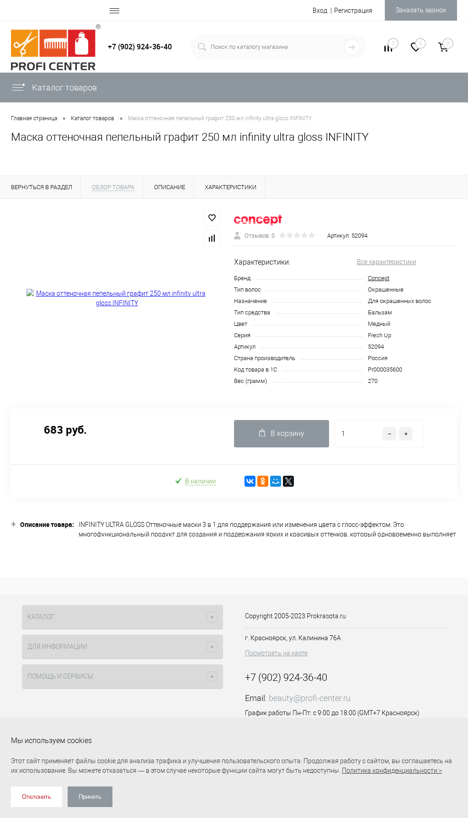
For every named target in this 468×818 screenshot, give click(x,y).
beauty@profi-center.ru (310, 698)
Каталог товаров (63, 87)
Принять (90, 796)
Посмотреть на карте (276, 653)
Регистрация (353, 10)
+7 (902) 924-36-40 (140, 47)
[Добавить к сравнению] (212, 238)
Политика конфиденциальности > (392, 770)
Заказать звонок (421, 10)
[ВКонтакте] (250, 481)
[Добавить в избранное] (212, 218)
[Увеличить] (117, 298)
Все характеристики (386, 262)
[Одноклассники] (262, 481)
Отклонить (36, 796)
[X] (288, 481)
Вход (320, 10)
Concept (378, 278)
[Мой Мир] (275, 481)
